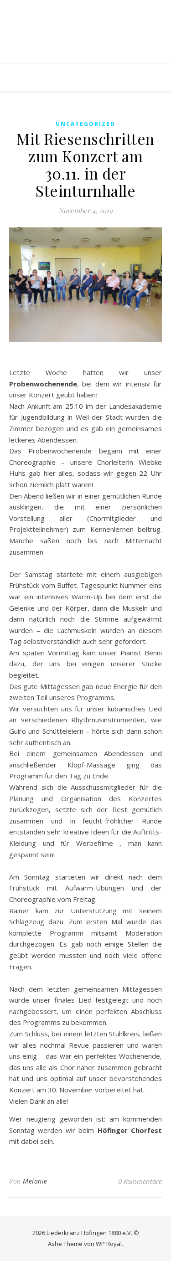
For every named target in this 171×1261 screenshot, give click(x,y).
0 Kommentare (140, 1181)
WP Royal (109, 1244)
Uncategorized (85, 124)
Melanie (35, 1181)
